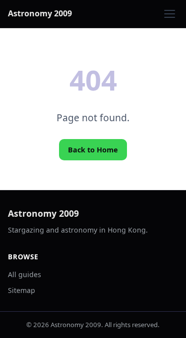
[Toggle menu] (169, 14)
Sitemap (21, 290)
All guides (24, 274)
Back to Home (93, 149)
